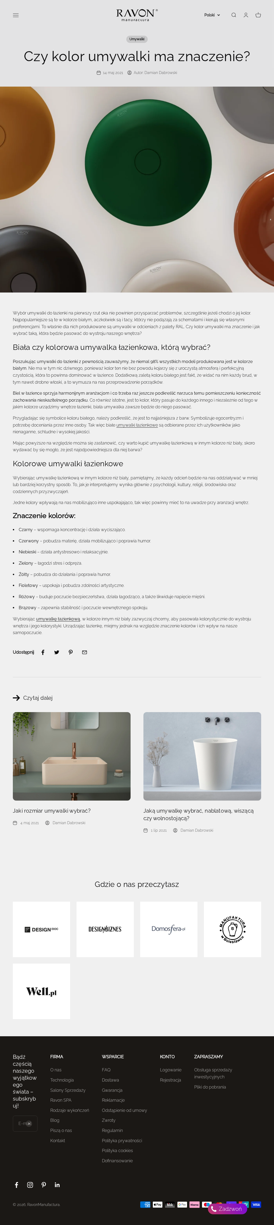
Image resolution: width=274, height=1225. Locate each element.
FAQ (106, 1069)
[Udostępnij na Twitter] (56, 652)
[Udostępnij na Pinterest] (70, 652)
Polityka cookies (117, 1150)
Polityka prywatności (122, 1140)
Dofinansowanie (117, 1160)
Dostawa (110, 1080)
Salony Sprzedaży (68, 1090)
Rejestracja (170, 1080)
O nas (56, 1069)
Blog (54, 1120)
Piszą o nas (61, 1130)
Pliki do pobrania (210, 1087)
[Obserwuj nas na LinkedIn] (57, 1185)
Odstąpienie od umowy (124, 1110)
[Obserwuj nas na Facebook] (16, 1185)
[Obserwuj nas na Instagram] (30, 1185)
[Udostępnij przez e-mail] (84, 652)
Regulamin (112, 1130)
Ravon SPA (60, 1100)
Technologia (62, 1080)
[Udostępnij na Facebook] (42, 652)
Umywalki (137, 39)
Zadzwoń (230, 1209)
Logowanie (170, 1069)
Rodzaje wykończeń (69, 1110)
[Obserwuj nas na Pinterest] (43, 1185)
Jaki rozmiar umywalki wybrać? (52, 811)
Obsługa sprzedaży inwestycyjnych (213, 1073)
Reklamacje (113, 1100)
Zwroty (109, 1120)
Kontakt (57, 1140)
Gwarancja (112, 1090)
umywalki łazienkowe (137, 425)
